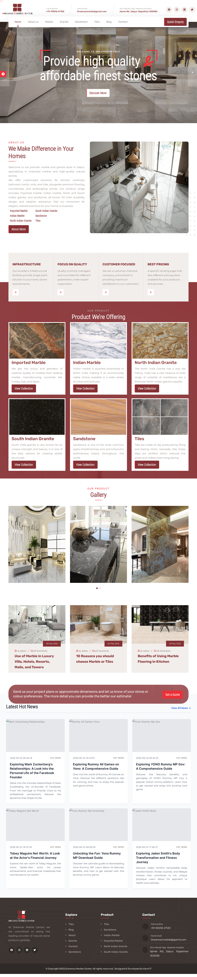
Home (18, 21)
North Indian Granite (115, 946)
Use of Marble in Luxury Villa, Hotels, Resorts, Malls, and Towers (34, 661)
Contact (123, 21)
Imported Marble (113, 940)
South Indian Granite (116, 951)
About (72, 935)
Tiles (97, 21)
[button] (192, 72)
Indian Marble (112, 935)
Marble (49, 21)
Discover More (98, 93)
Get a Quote (172, 694)
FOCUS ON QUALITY (72, 264)
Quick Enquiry (175, 22)
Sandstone (81, 21)
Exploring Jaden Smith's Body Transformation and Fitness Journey (158, 858)
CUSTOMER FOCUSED (119, 264)
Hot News (55, 758)
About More (19, 229)
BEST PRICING (158, 264)
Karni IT (147, 968)
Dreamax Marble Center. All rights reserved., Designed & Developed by (104, 968)
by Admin (21, 651)
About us (33, 21)
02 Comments (40, 651)
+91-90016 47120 (55, 11)
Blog (109, 21)
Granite (64, 21)
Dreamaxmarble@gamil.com (168, 939)
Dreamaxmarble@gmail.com (92, 11)
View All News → (181, 708)
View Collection (24, 388)
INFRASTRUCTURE (26, 264)
